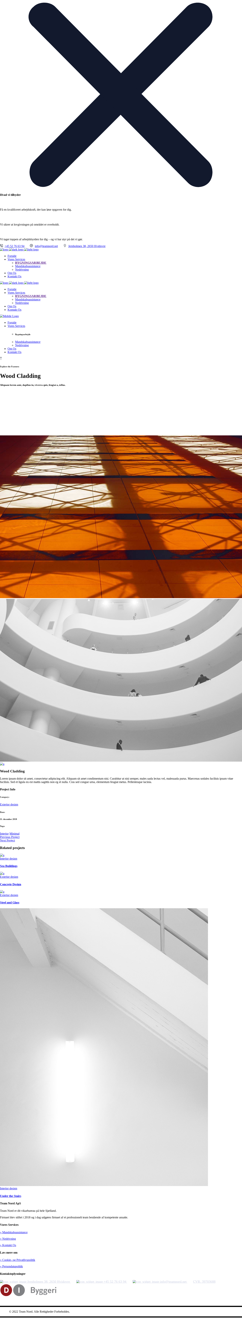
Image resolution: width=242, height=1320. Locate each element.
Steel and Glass (9, 902)
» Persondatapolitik (11, 1266)
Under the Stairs (10, 1196)
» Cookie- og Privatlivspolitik (17, 1260)
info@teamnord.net (46, 246)
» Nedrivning (8, 1238)
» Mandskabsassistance (14, 1232)
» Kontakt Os (8, 1245)
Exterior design (9, 804)
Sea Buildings (8, 866)
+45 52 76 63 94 (14, 246)
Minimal (14, 833)
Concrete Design (10, 884)
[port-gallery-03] (2, 764)
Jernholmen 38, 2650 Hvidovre (86, 246)
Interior (4, 833)
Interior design (8, 858)
